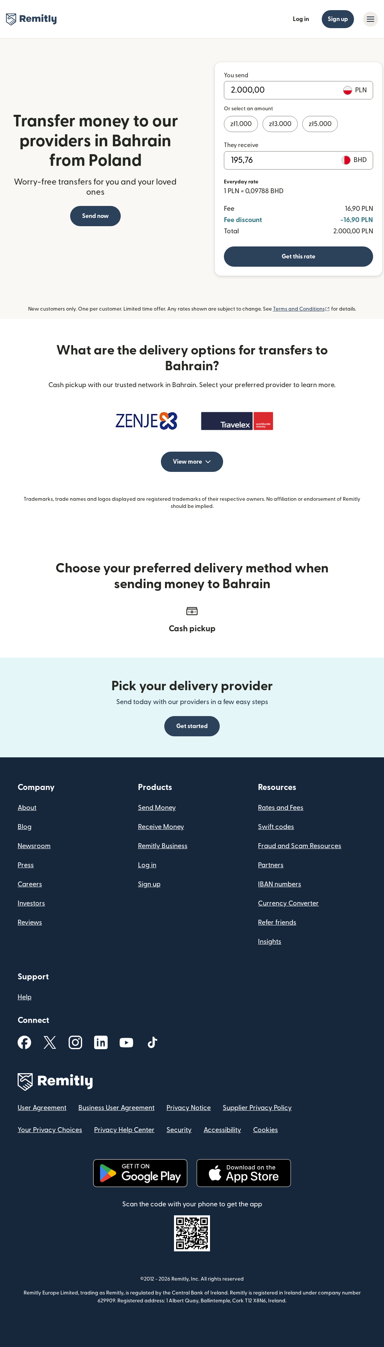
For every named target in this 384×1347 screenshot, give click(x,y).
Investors (31, 903)
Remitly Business (163, 846)
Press (26, 865)
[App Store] (243, 1173)
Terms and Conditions (301, 309)
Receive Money (161, 827)
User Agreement (42, 1108)
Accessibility (222, 1130)
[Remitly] (31, 20)
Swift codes (276, 827)
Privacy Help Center (124, 1130)
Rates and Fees (280, 808)
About (27, 808)
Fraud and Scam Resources (299, 846)
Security (179, 1130)
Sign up (338, 19)
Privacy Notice (188, 1108)
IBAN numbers (279, 884)
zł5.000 (320, 124)
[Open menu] (370, 19)
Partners (271, 865)
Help (25, 997)
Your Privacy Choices (50, 1130)
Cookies (265, 1130)
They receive (241, 145)
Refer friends (277, 922)
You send (236, 75)
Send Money (157, 808)
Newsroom (34, 846)
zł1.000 (241, 124)
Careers (30, 884)
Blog (25, 827)
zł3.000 (280, 124)
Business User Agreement (116, 1108)
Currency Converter (288, 903)
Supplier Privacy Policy (257, 1108)
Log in (301, 19)
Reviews (30, 922)
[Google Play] (140, 1173)
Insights (269, 942)
